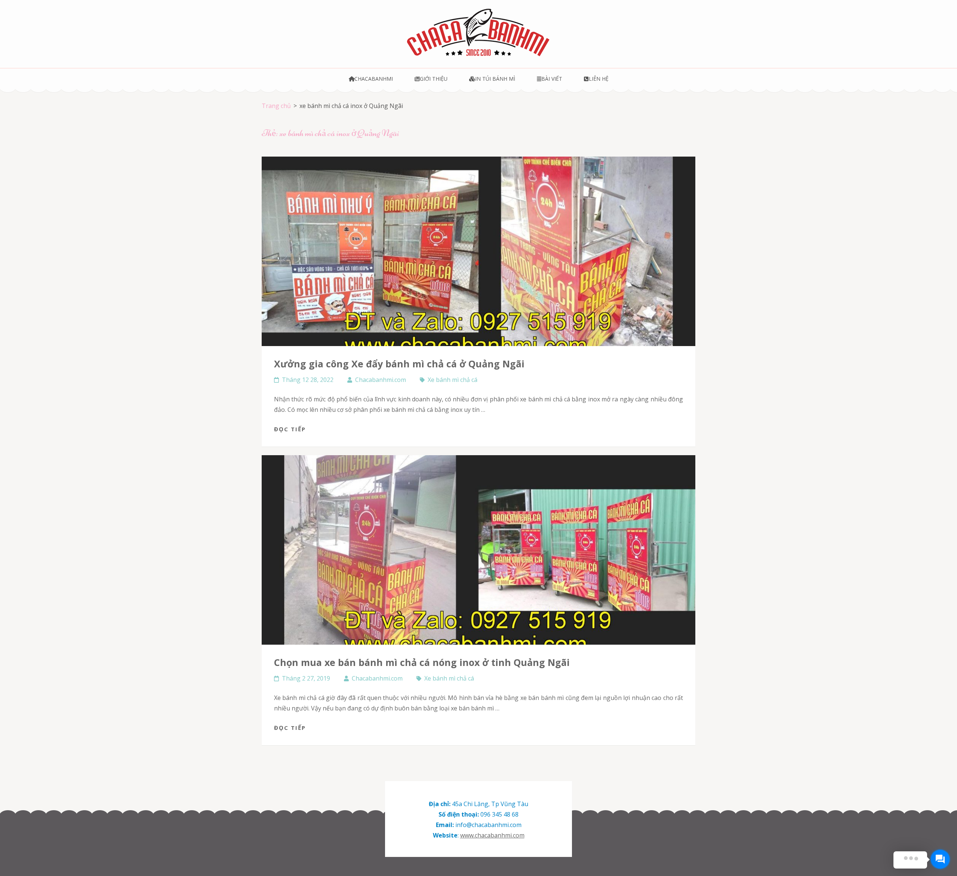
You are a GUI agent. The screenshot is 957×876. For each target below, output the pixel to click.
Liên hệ (598, 78)
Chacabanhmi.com (380, 380)
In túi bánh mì (495, 78)
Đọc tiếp (290, 429)
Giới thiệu (433, 78)
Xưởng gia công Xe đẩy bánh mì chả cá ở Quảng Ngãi (399, 363)
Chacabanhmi (373, 78)
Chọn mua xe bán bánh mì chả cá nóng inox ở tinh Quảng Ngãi (422, 662)
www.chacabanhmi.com (492, 835)
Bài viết (551, 78)
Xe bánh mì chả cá (452, 380)
